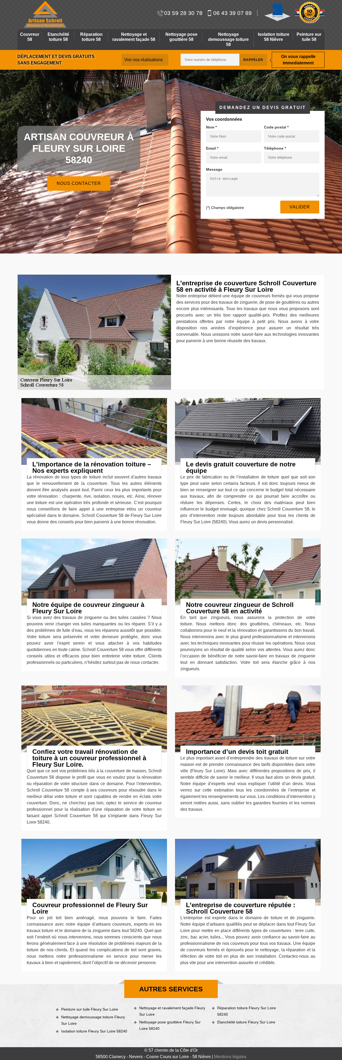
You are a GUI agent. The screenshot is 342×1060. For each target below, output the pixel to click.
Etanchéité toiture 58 (58, 37)
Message (214, 169)
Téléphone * (275, 148)
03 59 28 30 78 (183, 13)
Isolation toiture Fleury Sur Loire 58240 (94, 1031)
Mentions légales (230, 1056)
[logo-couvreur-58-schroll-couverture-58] (44, 14)
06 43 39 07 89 (232, 13)
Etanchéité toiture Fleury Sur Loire (246, 1022)
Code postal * (276, 127)
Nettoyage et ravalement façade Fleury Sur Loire (172, 1011)
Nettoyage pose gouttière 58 (181, 37)
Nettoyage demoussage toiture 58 (228, 39)
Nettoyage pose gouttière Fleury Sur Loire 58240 (170, 1025)
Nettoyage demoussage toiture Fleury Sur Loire (93, 1020)
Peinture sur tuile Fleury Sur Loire (89, 1009)
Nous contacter (79, 183)
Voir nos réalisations (143, 59)
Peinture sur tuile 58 (309, 37)
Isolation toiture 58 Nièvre (273, 37)
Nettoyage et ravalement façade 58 (133, 37)
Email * (212, 148)
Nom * (211, 127)
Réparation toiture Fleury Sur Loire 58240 (246, 1011)
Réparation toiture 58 (91, 37)
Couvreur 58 (29, 37)
